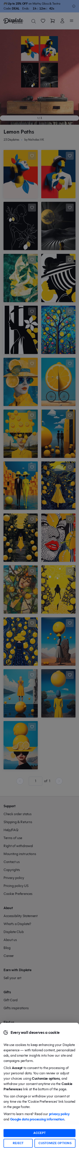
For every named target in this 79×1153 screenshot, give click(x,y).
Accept (39, 1133)
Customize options (55, 1143)
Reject (18, 1143)
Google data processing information (37, 1119)
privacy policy (59, 1114)
